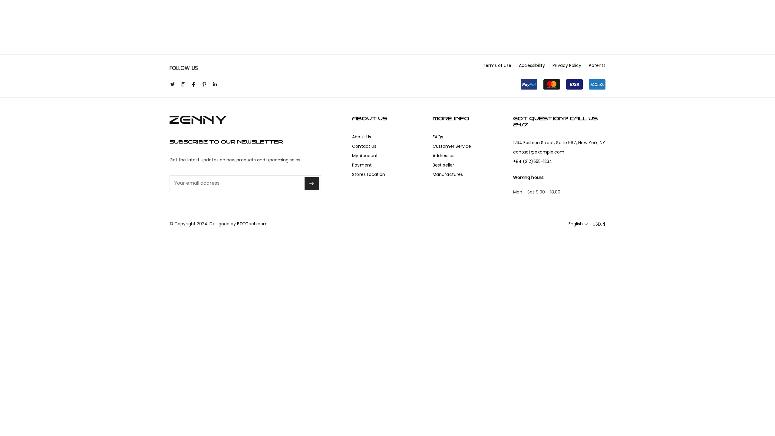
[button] (563, 84)
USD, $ (599, 224)
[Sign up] (312, 183)
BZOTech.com (252, 224)
